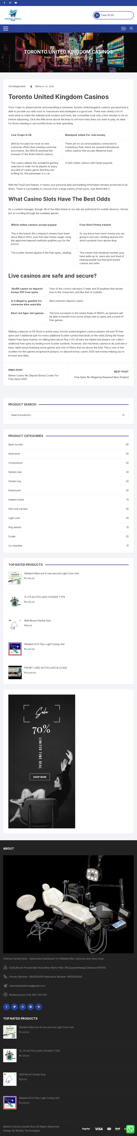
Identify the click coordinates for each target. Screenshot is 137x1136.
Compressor (15, 462)
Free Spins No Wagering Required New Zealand (101, 377)
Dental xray (14, 481)
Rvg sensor (14, 527)
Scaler (12, 536)
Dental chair (15, 472)
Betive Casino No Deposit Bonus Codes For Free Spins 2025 (33, 377)
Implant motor (16, 499)
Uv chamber (15, 545)
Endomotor (14, 490)
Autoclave (14, 453)
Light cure (14, 518)
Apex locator (15, 444)
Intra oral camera (18, 508)
